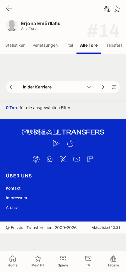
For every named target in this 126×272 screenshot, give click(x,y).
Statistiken (15, 45)
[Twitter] (63, 159)
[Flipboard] (90, 159)
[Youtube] (76, 159)
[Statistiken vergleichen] (107, 8)
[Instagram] (49, 159)
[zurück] (9, 9)
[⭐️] (116, 8)
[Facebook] (36, 159)
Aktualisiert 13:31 (106, 227)
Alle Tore (89, 45)
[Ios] (69, 143)
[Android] (56, 143)
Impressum (16, 197)
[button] (12, 87)
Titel (69, 45)
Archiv (12, 207)
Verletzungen (45, 45)
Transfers (113, 45)
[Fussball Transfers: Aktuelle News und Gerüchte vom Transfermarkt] (63, 132)
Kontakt (13, 188)
